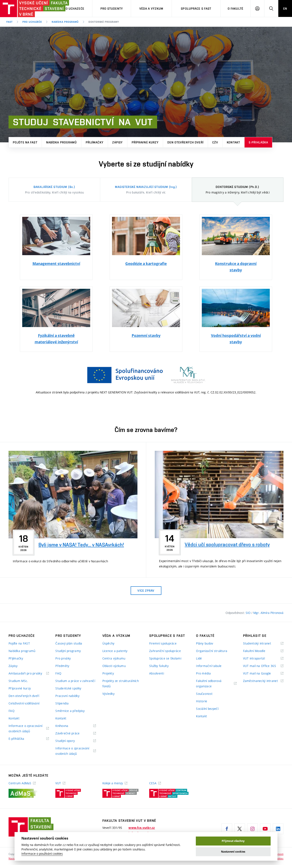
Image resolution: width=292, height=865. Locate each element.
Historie (201, 701)
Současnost (204, 694)
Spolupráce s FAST (196, 8)
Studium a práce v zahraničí (75, 681)
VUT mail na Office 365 (263, 666)
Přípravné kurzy (145, 142)
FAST (9, 21)
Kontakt (233, 142)
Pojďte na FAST (25, 142)
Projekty (108, 673)
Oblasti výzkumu (114, 666)
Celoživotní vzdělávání (24, 703)
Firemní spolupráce (163, 643)
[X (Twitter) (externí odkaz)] (239, 828)
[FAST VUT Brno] (27, 8)
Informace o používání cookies (42, 854)
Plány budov (204, 643)
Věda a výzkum (151, 8)
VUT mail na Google (262, 673)
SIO (248, 613)
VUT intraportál (259, 658)
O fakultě (235, 8)
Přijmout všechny (233, 841)
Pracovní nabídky (67, 696)
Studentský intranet (262, 643)
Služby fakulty (159, 666)
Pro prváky (63, 658)
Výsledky (108, 694)
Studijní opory (70, 740)
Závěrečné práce (72, 733)
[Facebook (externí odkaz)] (226, 828)
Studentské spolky (68, 688)
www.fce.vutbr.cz (141, 828)
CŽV (215, 142)
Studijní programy (68, 651)
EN (285, 8)
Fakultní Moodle (259, 651)
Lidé (199, 658)
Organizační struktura (211, 651)
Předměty (62, 666)
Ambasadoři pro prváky (29, 673)
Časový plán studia (68, 643)
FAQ (12, 711)
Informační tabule (208, 666)
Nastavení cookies (233, 851)
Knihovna (67, 726)
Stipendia (62, 703)
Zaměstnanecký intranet (263, 681)
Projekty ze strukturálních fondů (120, 683)
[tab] (54, 189)
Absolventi (156, 673)
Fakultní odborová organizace (209, 684)
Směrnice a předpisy (70, 711)
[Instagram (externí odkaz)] (252, 828)
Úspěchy (108, 643)
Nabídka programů (65, 21)
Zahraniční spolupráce (165, 651)
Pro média (203, 673)
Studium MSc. (18, 681)
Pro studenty (111, 8)
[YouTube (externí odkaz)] (265, 828)
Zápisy (117, 142)
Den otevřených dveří (185, 142)
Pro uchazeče (73, 8)
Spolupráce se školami (165, 658)
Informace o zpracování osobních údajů (25, 729)
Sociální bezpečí (207, 709)
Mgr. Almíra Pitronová (268, 613)
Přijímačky (94, 142)
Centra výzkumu (113, 658)
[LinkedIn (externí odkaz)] (278, 828)
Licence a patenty (115, 651)
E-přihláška (258, 142)
